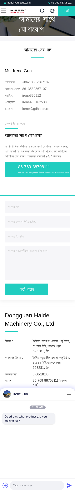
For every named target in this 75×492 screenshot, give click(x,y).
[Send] (69, 485)
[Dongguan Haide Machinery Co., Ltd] (17, 11)
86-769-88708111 (61, 2)
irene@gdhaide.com (19, 2)
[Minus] (69, 394)
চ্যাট (67, 11)
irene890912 (31, 95)
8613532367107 (34, 89)
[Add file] (5, 485)
